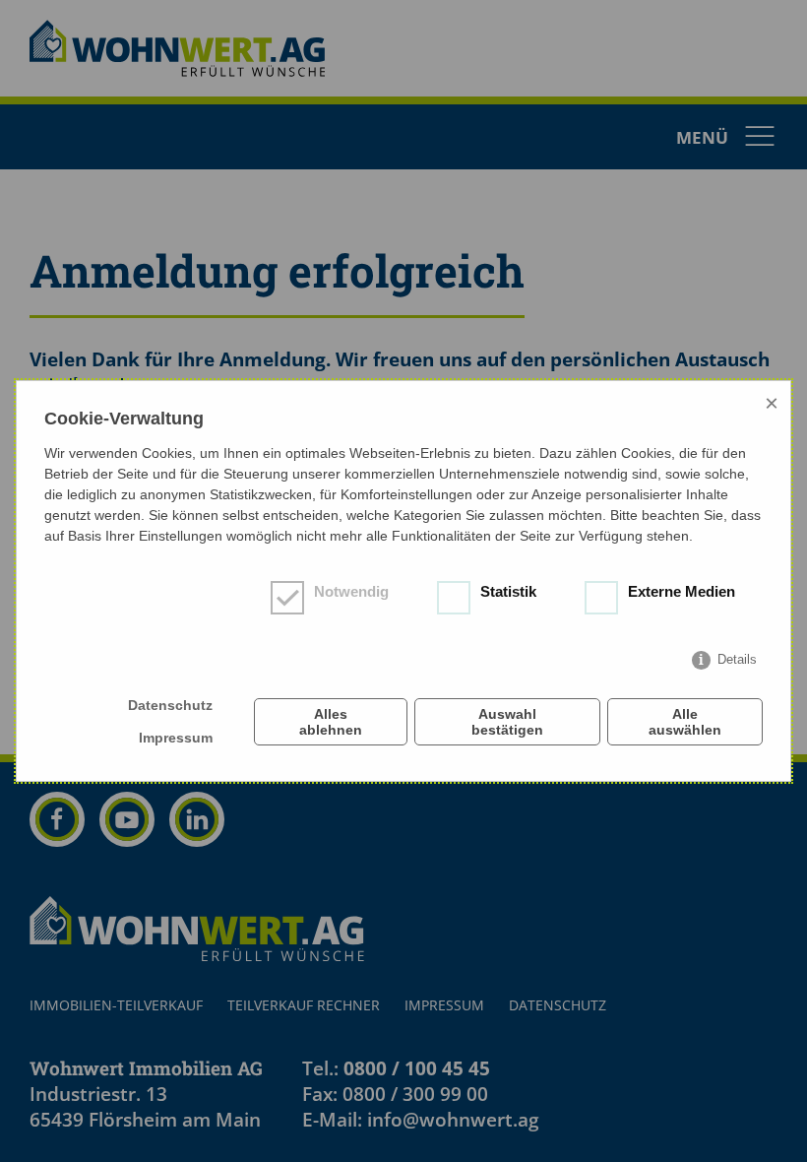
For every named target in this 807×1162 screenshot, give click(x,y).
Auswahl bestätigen (507, 722)
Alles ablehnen (330, 722)
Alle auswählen (685, 722)
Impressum (176, 737)
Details (737, 659)
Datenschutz (170, 705)
